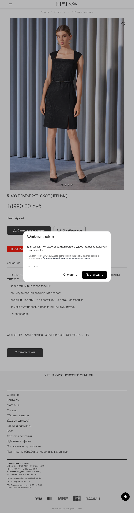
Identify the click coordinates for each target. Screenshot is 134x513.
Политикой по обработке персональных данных (67, 258)
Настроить (32, 266)
